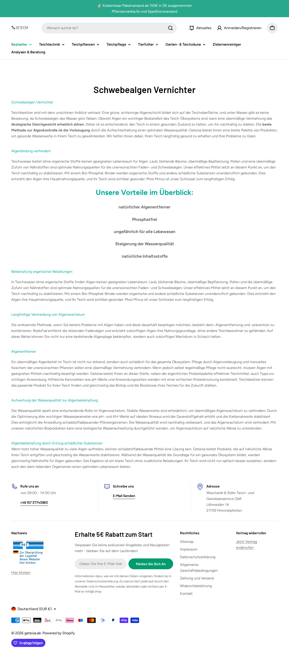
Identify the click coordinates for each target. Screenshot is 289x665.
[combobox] (109, 28)
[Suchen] (170, 28)
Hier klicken (20, 572)
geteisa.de (32, 633)
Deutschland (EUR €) (35, 609)
